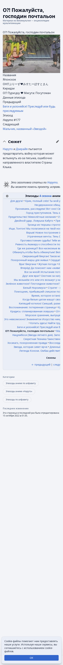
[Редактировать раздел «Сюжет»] (57, 141)
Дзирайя (22, 149)
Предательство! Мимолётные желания (32, 216)
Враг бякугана (27, 264)
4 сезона (45, 196)
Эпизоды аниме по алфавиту (21, 383)
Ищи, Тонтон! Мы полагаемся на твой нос (35, 228)
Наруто (8, 149)
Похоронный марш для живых (29, 260)
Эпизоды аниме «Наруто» (19, 391)
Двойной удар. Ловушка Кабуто (34, 220)
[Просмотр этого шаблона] (7, 195)
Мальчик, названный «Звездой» (24, 129)
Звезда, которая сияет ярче (30, 347)
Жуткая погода (47, 264)
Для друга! (16, 201)
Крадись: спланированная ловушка (32, 311)
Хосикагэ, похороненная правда (27, 342)
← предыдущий (40, 364)
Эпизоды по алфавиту (17, 399)
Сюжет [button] (15, 141)
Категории (9, 377)
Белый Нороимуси (34, 287)
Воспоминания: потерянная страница (32, 307)
